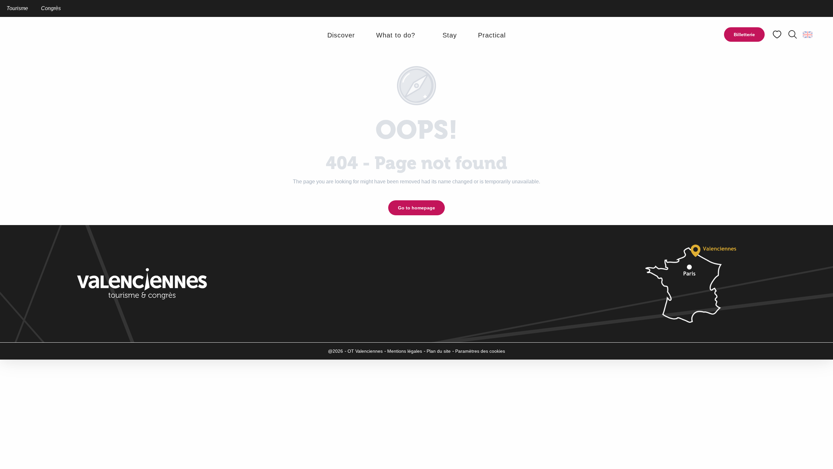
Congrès (51, 8)
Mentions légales (404, 351)
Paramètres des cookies (480, 351)
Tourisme (17, 8)
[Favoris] (778, 34)
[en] (808, 34)
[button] (792, 34)
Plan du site (439, 351)
